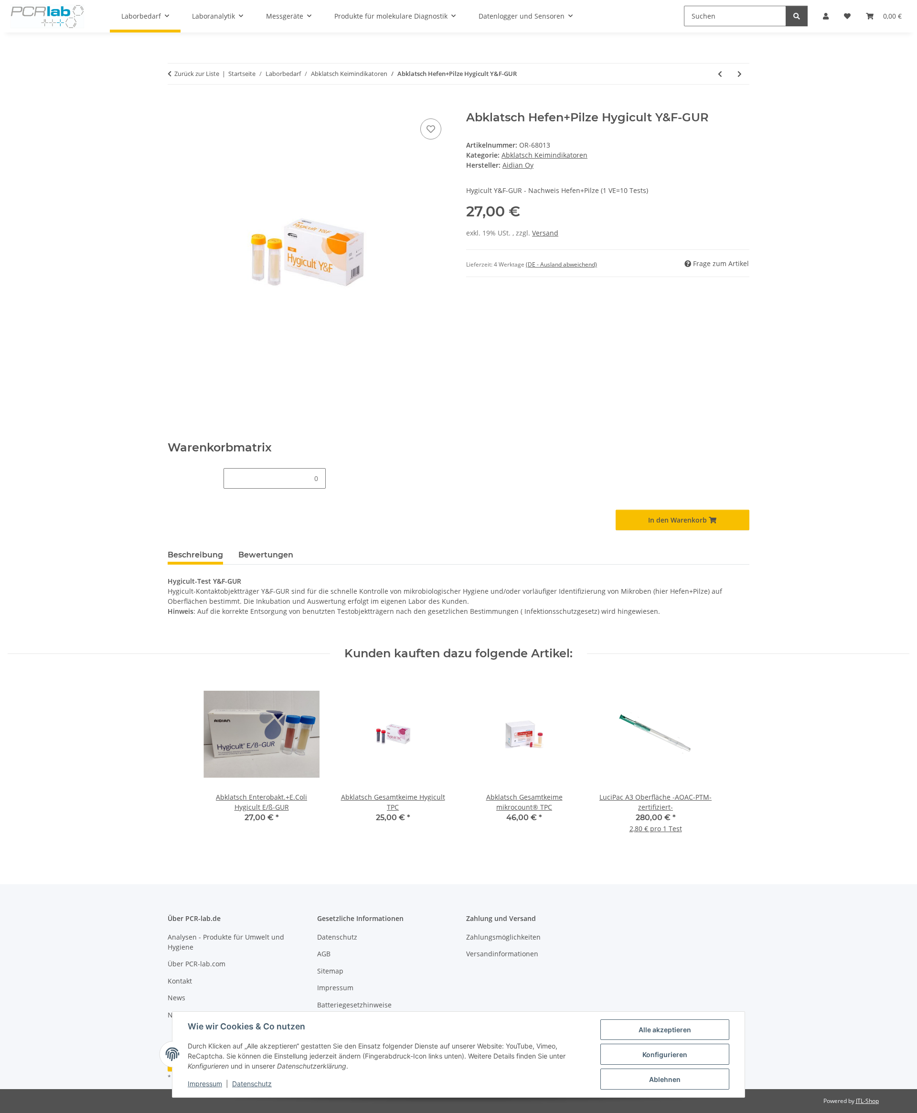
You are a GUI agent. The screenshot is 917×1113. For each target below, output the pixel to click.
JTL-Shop (867, 1101)
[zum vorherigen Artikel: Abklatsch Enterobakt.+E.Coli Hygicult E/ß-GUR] (720, 74)
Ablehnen (665, 1079)
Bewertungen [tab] (265, 554)
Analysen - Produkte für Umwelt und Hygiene (226, 942)
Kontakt (180, 980)
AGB (324, 953)
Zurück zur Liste (196, 73)
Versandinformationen (502, 953)
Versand (545, 232)
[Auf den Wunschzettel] (430, 128)
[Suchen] (797, 16)
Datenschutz (252, 1084)
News (176, 997)
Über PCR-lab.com (196, 963)
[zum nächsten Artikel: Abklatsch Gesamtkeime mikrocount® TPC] (739, 74)
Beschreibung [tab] (195, 554)
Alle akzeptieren (665, 1030)
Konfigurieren (664, 1054)
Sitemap (330, 970)
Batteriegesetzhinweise (354, 1004)
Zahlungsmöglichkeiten (503, 937)
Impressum (205, 1084)
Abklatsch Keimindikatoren (544, 155)
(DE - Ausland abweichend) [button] (561, 264)
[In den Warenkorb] (175, 105)
